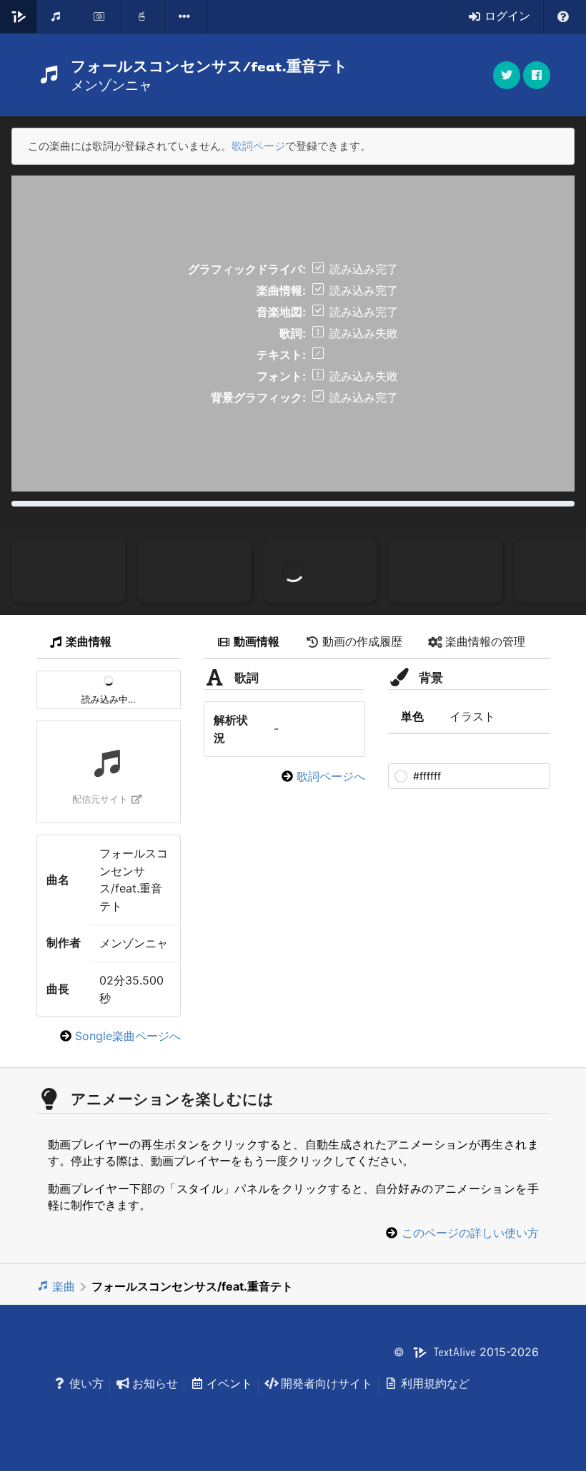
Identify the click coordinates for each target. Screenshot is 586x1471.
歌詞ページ (258, 146)
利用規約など (435, 1383)
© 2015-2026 (466, 1352)
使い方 (86, 1383)
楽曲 (63, 1286)
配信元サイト (100, 799)
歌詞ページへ (331, 776)
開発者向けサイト (326, 1383)
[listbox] (186, 16)
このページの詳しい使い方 (470, 1233)
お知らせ (155, 1383)
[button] (536, 75)
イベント (229, 1383)
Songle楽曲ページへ (128, 1036)
